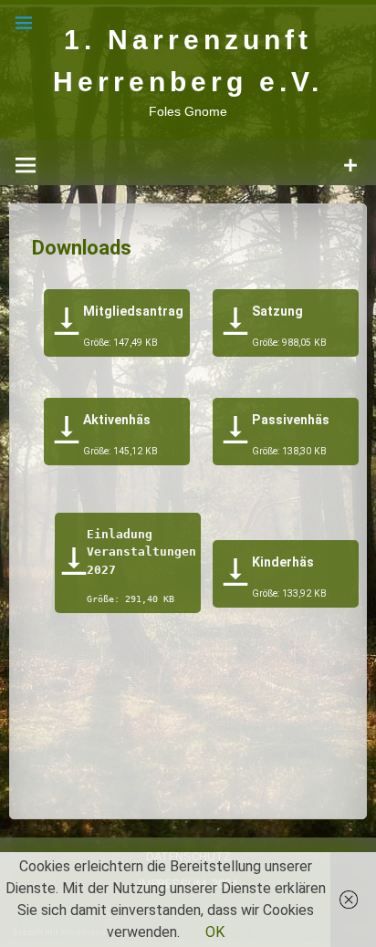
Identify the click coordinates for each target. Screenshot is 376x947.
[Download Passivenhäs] (236, 433)
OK (215, 932)
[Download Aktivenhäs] (67, 433)
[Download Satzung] (236, 324)
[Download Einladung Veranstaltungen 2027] (74, 564)
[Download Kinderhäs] (236, 575)
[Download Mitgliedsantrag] (66, 324)
